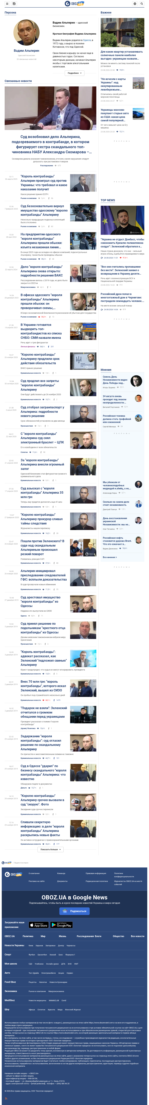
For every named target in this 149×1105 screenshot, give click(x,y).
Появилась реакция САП (32, 559)
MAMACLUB (54, 1000)
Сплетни (24, 452)
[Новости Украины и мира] (6, 863)
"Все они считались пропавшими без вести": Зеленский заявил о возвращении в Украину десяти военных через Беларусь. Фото (121, 270)
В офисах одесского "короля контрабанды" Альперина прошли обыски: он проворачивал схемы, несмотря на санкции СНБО (41, 301)
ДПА (63, 964)
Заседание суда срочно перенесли (37, 809)
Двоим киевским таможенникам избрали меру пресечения (43, 638)
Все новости (137, 936)
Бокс (61, 955)
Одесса (23, 616)
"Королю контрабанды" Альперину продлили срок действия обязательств (40, 359)
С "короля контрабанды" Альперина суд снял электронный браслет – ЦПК (42, 438)
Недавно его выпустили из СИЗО (36, 611)
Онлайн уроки (52, 964)
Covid (64, 1000)
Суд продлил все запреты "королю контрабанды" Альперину (40, 385)
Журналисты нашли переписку (35, 528)
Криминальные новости (31, 373)
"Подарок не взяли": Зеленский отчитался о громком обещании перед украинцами (44, 712)
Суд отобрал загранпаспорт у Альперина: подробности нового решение (42, 411)
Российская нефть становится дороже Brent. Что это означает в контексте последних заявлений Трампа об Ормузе (117, 541)
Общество (118, 936)
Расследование (46, 166)
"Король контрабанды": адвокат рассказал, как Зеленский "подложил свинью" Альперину (44, 658)
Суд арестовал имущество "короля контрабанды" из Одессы (40, 602)
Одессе (87, 40)
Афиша (32, 1010)
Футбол (32, 955)
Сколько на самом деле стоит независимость (116, 503)
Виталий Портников (111, 407)
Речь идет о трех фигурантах (34, 342)
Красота (51, 1010)
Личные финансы (28, 347)
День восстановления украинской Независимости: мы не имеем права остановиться (115, 521)
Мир (43, 936)
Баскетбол (42, 955)
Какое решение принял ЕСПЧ (34, 194)
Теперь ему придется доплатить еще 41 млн (41, 502)
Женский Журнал (73, 1010)
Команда (61, 873)
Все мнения (109, 557)
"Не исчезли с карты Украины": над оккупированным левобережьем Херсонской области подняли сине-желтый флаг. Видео (114, 84)
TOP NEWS (108, 200)
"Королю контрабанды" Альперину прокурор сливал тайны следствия (42, 519)
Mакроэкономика (28, 287)
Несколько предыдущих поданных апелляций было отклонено (43, 221)
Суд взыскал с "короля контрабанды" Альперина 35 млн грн (42, 493)
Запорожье (50, 945)
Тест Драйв (34, 973)
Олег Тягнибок (109, 529)
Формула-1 (70, 955)
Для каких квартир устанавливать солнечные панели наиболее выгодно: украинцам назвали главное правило (122, 55)
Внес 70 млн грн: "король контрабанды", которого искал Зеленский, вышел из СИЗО (43, 686)
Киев (31, 945)
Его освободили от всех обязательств (39, 447)
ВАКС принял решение (31, 368)
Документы (62, 881)
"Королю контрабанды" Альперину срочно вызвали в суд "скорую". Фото (42, 800)
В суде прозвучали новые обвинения (38, 584)
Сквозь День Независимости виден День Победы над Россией (115, 380)
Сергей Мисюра (109, 427)
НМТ (76, 964)
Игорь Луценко (109, 388)
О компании (34, 873)
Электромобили (48, 973)
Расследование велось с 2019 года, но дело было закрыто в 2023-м (44, 281)
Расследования (85, 936)
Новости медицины (37, 1000)
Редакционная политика (97, 881)
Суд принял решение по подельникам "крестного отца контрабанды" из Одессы (43, 628)
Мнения (106, 369)
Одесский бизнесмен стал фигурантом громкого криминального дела (44, 475)
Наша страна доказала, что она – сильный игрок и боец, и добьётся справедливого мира (122, 252)
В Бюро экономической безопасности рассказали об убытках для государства (58, 313)
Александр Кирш (110, 493)
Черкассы (70, 945)
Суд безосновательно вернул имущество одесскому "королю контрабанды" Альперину (44, 210)
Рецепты (33, 982)
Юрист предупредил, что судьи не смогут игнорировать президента (53, 670)
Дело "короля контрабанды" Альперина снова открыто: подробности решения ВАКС (42, 271)
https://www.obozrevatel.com (101, 1023)
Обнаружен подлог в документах (36, 784)
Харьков (39, 945)
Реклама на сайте (37, 881)
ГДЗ (30, 964)
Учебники (39, 964)
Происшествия (27, 426)
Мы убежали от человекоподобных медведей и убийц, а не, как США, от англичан (116, 485)
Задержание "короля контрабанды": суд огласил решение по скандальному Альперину (41, 742)
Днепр (61, 945)
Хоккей (53, 955)
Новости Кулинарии (58, 982)
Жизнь (62, 936)
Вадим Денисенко (110, 549)
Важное (106, 12)
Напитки (43, 982)
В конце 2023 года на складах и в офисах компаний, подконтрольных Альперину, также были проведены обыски (54, 253)
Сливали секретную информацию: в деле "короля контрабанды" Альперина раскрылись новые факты (42, 828)
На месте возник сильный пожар (116, 306)
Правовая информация (96, 873)
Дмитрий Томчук (110, 509)
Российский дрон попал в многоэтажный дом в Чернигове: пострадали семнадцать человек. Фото (121, 297)
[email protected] (38, 1083)
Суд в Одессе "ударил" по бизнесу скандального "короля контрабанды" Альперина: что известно (43, 772)
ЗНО (70, 964)
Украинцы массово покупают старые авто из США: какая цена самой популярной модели (115, 115)
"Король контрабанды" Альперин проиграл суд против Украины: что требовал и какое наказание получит (44, 182)
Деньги (24, 788)
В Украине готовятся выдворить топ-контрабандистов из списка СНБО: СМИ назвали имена (41, 331)
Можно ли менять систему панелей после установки (120, 64)
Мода (60, 1010)
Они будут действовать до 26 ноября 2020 (41, 394)
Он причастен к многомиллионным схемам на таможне (47, 754)
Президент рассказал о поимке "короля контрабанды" (39, 723)
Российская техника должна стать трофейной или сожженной (117, 418)
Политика (28, 936)
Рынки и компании (29, 198)
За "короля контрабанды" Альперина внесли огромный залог (42, 464)
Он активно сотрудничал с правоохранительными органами (49, 840)
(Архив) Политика (28, 728)
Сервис (70, 973)
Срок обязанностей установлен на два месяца (43, 421)
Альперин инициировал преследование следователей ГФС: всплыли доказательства (44, 575)
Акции (61, 973)
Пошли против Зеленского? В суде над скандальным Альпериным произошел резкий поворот (42, 547)
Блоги (98, 936)
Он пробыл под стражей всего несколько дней (43, 695)
